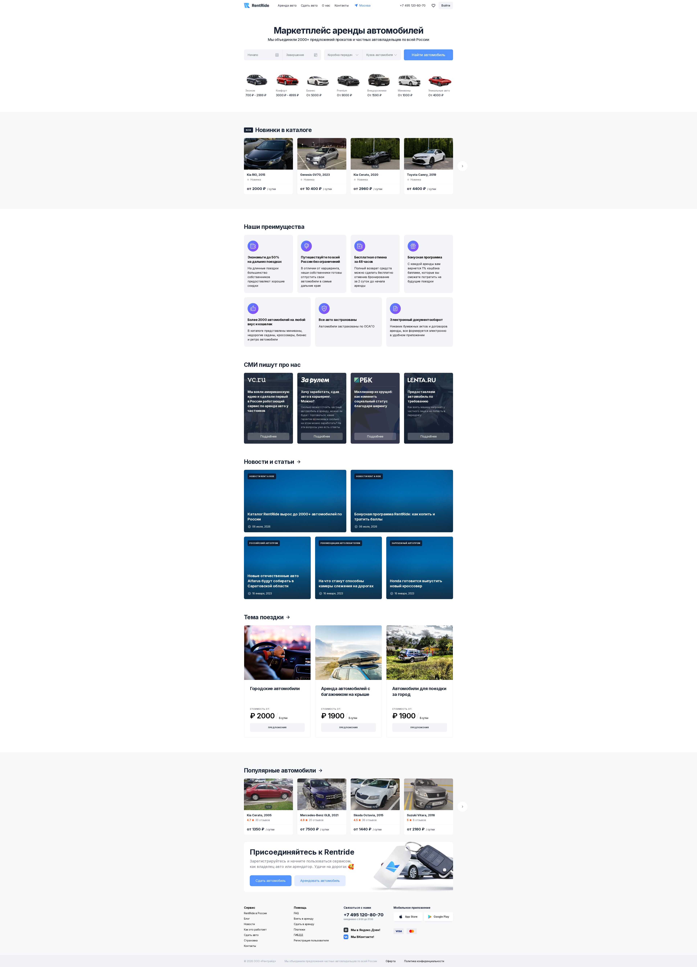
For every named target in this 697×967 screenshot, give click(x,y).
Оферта (391, 961)
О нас (326, 5)
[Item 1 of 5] (428, 154)
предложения (277, 727)
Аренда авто (287, 5)
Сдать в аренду (304, 924)
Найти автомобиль (428, 55)
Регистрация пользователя (311, 940)
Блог (247, 918)
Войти (445, 5)
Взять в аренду (303, 918)
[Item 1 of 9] (321, 154)
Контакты (342, 5)
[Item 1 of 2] (268, 794)
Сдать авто (309, 5)
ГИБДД (298, 934)
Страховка (251, 940)
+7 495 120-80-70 (364, 914)
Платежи (299, 929)
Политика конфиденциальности (424, 961)
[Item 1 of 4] (375, 154)
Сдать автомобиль (271, 881)
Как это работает (255, 929)
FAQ (296, 913)
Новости (249, 924)
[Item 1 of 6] (321, 794)
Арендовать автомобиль (320, 881)
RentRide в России (255, 913)
